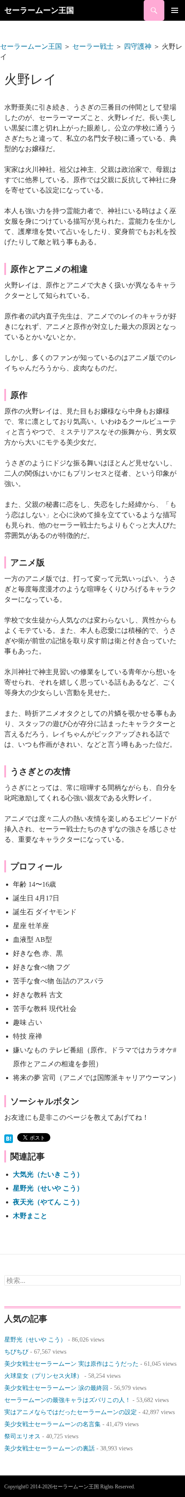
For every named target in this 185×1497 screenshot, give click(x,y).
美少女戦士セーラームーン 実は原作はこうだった (71, 1364)
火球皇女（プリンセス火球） (43, 1376)
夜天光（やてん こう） (48, 1202)
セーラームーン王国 (39, 10)
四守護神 (137, 46)
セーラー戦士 (93, 46)
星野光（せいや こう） (48, 1188)
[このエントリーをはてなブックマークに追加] (8, 1138)
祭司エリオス (22, 1436)
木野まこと (30, 1215)
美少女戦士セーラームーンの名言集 (52, 1424)
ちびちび (16, 1352)
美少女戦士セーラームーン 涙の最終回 (56, 1388)
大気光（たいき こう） (48, 1174)
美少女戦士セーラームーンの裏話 (49, 1448)
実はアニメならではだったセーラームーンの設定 (70, 1412)
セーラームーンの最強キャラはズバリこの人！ (67, 1400)
